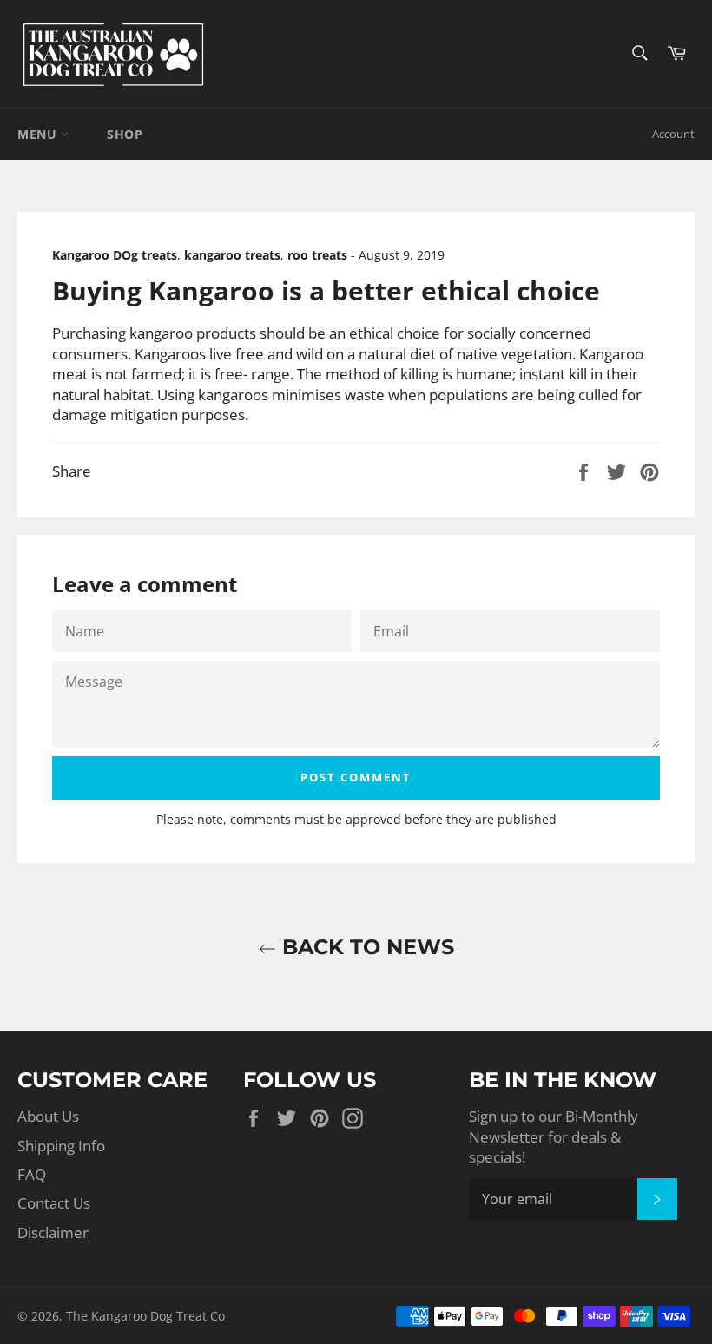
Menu (39, 134)
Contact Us (53, 1203)
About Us (48, 1116)
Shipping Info (61, 1146)
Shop (124, 134)
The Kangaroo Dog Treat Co (145, 1316)
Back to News (365, 946)
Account (673, 134)
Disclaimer (53, 1232)
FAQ (31, 1174)
